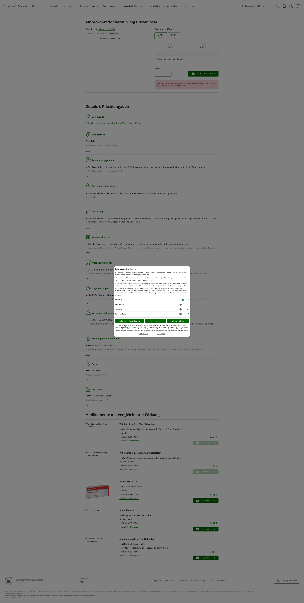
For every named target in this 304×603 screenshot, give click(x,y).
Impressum (161, 333)
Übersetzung (119, 304)
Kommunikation (121, 314)
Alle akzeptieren (178, 321)
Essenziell (118, 300)
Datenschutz (143, 333)
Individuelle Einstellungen (129, 321)
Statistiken (119, 309)
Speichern (155, 321)
